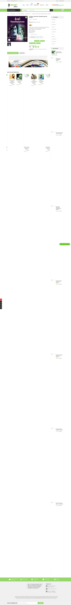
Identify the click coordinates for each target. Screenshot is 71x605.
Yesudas (30, 50)
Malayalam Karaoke (37, 22)
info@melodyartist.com (60, 5)
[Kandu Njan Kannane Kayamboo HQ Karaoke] (53, 390)
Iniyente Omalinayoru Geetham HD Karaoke (59, 503)
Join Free (18, 0)
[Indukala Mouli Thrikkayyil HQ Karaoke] (53, 93)
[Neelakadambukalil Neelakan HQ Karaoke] (53, 464)
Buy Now (42, 40)
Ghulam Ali (53, 36)
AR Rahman (53, 22)
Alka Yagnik (53, 19)
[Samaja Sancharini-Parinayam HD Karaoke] (53, 316)
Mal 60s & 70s (28, 13)
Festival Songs (54, 29)
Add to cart (37, 40)
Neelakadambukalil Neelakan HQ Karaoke (59, 429)
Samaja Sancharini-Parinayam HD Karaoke (59, 281)
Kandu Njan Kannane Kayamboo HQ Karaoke (59, 355)
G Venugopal (54, 31)
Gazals (53, 34)
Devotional (53, 26)
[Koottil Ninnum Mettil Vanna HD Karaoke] (53, 167)
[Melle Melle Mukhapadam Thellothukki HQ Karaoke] (53, 241)
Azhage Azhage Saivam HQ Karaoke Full (59, 52)
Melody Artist (34, 45)
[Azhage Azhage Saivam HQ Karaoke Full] (53, 52)
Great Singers (54, 41)
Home (8, 13)
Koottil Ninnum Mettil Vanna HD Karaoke (59, 133)
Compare (38, 43)
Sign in (22, 0)
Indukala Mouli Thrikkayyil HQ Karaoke (58, 59)
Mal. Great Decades (20, 13)
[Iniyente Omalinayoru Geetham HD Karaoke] (53, 538)
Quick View (10, 75)
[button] (64, 244)
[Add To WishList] (9, 86)
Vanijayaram (44, 49)
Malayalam (13, 13)
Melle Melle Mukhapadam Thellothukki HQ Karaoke (58, 208)
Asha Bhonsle (54, 24)
